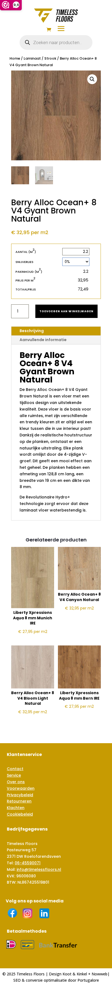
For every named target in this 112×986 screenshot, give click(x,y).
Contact (15, 768)
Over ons (16, 782)
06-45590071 (28, 863)
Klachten (15, 807)
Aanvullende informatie (43, 339)
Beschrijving (32, 330)
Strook (50, 58)
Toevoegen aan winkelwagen (66, 311)
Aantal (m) (25, 251)
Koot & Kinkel (75, 973)
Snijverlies (24, 262)
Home (15, 58)
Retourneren (19, 801)
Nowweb (99, 973)
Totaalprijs (25, 289)
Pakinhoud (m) (28, 271)
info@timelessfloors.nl (39, 869)
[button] (92, 79)
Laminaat (32, 58)
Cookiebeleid (20, 814)
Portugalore (88, 980)
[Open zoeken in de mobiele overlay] (56, 42)
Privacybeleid (20, 795)
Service (14, 775)
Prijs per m (25, 280)
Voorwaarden (21, 788)
